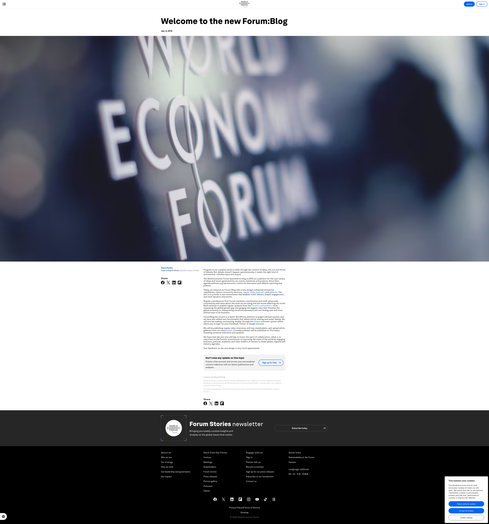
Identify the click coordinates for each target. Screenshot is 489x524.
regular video (249, 292)
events (229, 330)
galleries (273, 292)
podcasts (260, 292)
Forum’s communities (261, 305)
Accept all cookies (466, 511)
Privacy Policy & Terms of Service (244, 507)
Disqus (257, 321)
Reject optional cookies (466, 504)
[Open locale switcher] (3, 516)
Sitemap (245, 512)
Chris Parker (167, 268)
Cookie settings (466, 518)
